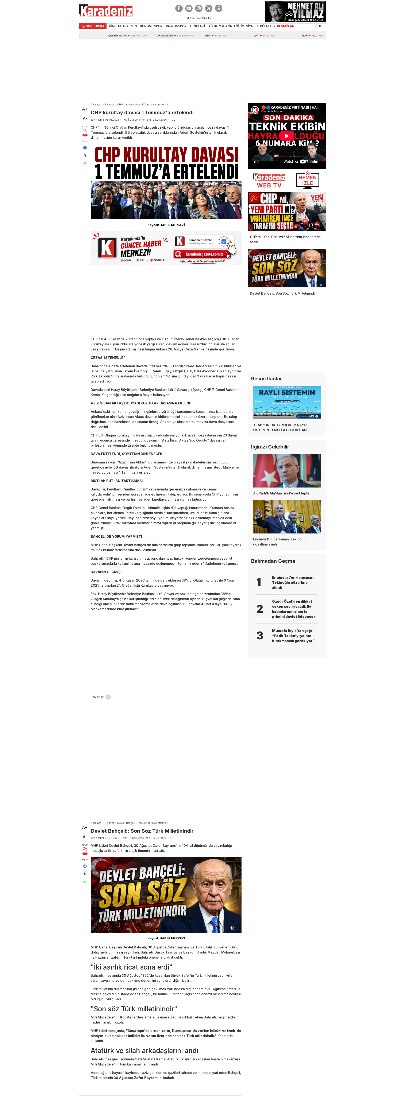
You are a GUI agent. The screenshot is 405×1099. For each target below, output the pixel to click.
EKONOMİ (146, 26)
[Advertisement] (202, 71)
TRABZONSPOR (175, 26)
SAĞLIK (212, 26)
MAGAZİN (225, 26)
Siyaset (109, 104)
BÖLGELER (267, 26)
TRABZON (130, 26)
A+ (85, 109)
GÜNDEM (114, 26)
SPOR (158, 26)
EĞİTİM (239, 26)
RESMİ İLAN (285, 26)
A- (85, 118)
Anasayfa (96, 104)
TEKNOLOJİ (196, 26)
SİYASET (252, 26)
